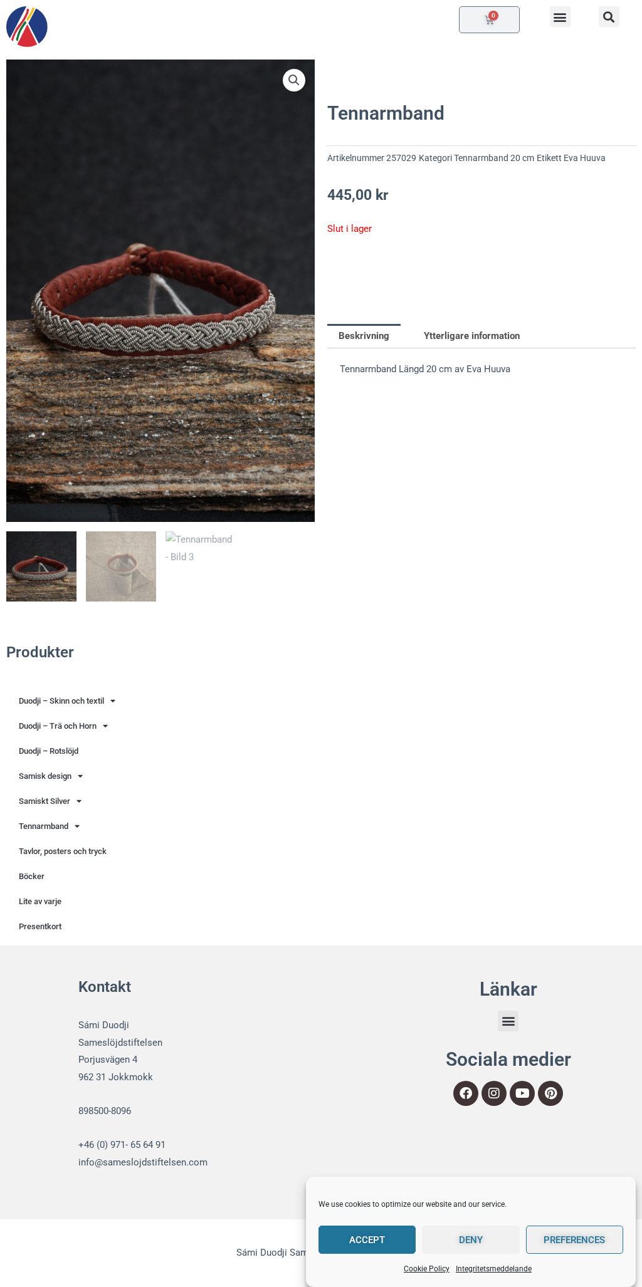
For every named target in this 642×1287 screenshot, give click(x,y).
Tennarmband (43, 826)
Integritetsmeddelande (494, 1268)
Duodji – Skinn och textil (61, 701)
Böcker (32, 876)
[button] (560, 16)
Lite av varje (40, 901)
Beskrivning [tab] (364, 335)
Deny (471, 1240)
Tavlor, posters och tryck (63, 851)
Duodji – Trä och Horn (58, 726)
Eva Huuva (585, 158)
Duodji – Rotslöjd (48, 751)
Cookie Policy (427, 1268)
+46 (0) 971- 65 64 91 (122, 1144)
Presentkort (40, 926)
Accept (367, 1240)
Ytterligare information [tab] (472, 335)
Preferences (574, 1240)
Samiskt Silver (44, 801)
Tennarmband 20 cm (494, 158)
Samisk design (45, 776)
